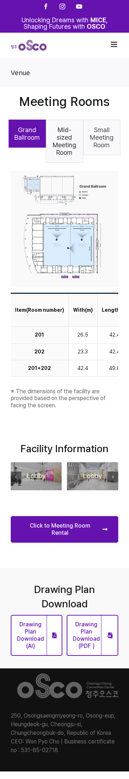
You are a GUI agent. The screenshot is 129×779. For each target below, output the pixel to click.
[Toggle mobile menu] (114, 44)
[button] (16, 477)
